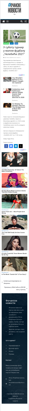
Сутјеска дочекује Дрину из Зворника (12, 282)
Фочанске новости (16, 57)
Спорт (11, 43)
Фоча (16, 43)
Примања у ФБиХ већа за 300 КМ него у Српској (14, 288)
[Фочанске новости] (4, 21)
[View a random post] (25, 21)
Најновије (6, 43)
